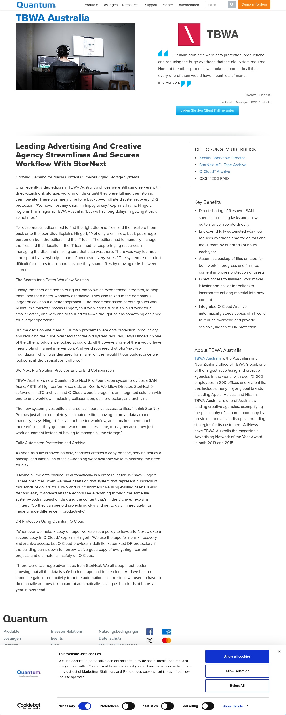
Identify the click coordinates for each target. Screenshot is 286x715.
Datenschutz (110, 638)
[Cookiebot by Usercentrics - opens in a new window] (28, 706)
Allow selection (237, 671)
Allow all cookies (237, 656)
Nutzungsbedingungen (119, 631)
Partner (167, 4)
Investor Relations (67, 631)
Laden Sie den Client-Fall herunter (207, 110)
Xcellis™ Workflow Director (222, 158)
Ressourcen (131, 4)
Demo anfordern (254, 4)
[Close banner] (279, 651)
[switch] (128, 706)
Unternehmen (188, 4)
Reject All (237, 685)
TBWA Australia (207, 358)
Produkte (91, 4)
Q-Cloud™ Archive (214, 171)
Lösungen (110, 4)
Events (57, 638)
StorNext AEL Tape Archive (222, 165)
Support (151, 4)
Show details (233, 706)
